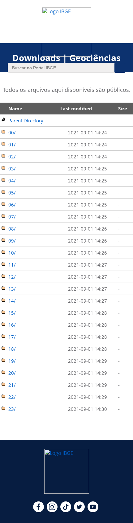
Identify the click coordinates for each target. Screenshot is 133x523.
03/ (12, 168)
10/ (12, 253)
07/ (12, 217)
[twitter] (79, 510)
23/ (12, 409)
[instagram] (52, 510)
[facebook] (38, 510)
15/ (12, 313)
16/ (12, 325)
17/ (12, 337)
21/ (12, 385)
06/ (12, 205)
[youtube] (93, 510)
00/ (12, 132)
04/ (12, 181)
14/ (12, 301)
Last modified (76, 108)
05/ (12, 193)
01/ (12, 144)
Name (15, 108)
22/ (12, 397)
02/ (12, 156)
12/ (12, 277)
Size (122, 108)
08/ (12, 229)
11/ (12, 265)
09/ (12, 241)
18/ (12, 349)
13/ (12, 289)
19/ (12, 361)
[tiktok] (65, 510)
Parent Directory (25, 120)
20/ (12, 373)
